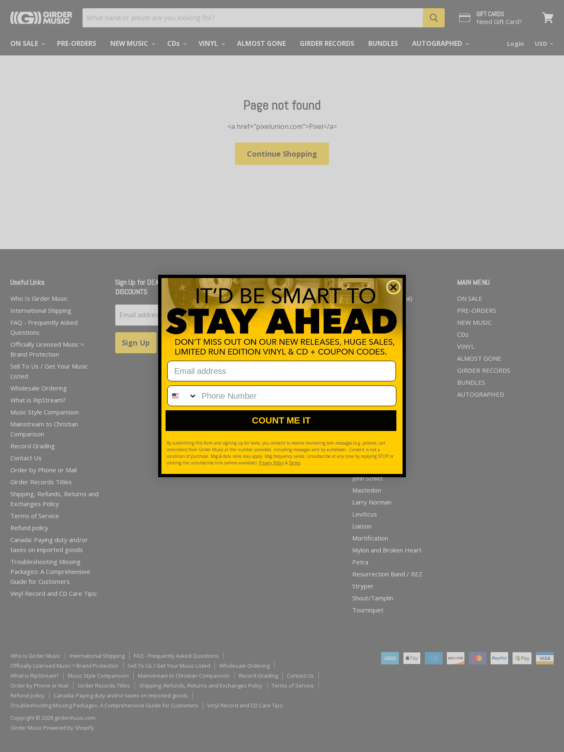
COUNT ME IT (281, 420)
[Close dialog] (393, 287)
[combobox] (182, 396)
